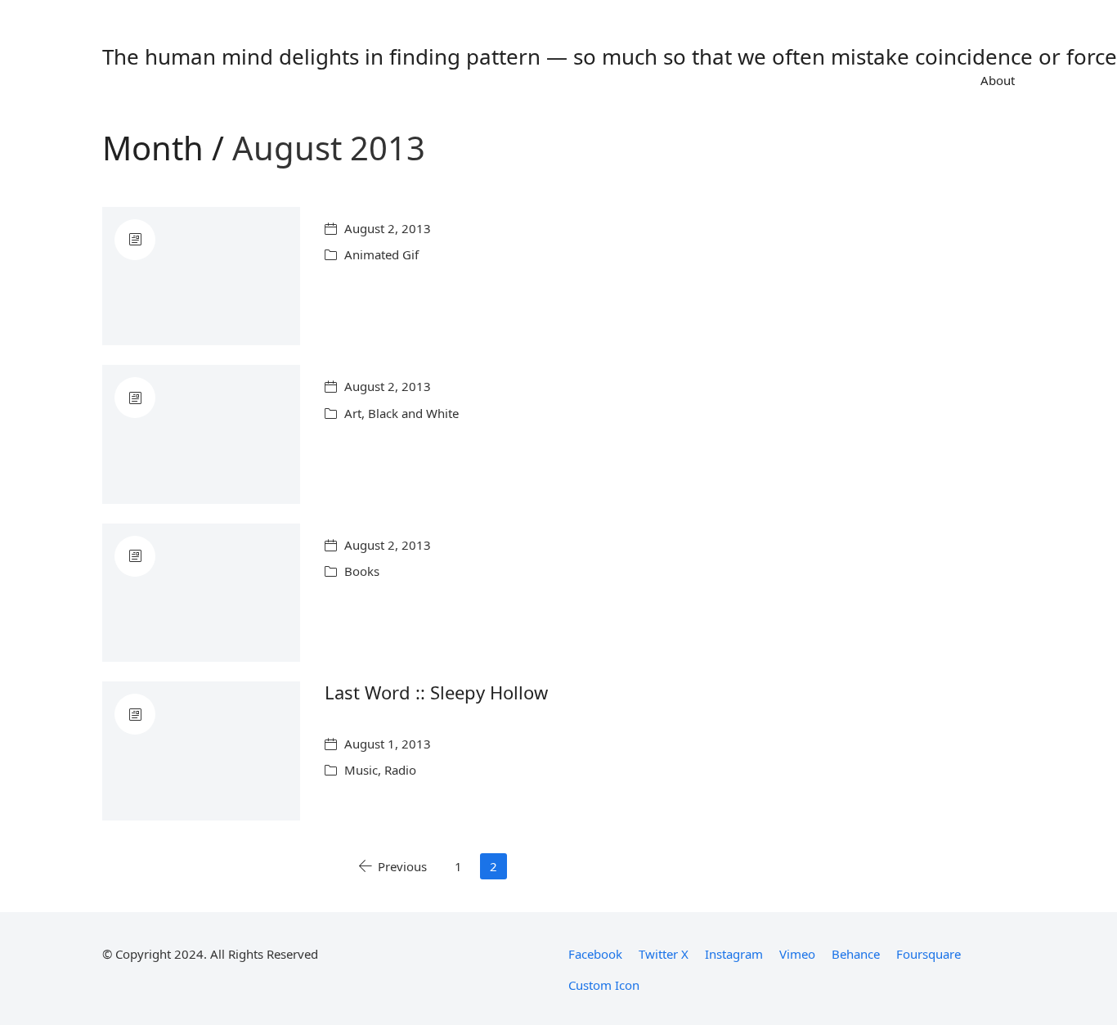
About (997, 80)
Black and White (413, 413)
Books (361, 571)
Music (361, 770)
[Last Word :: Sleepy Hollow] (201, 750)
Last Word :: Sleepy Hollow (436, 692)
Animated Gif (381, 254)
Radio (400, 770)
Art (352, 413)
